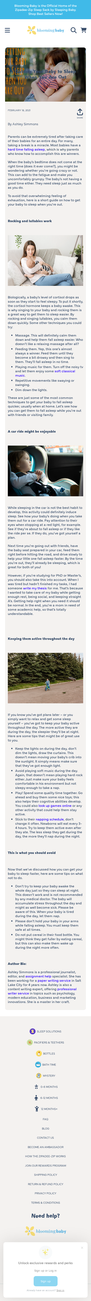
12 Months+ (49, 1109)
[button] (7, 30)
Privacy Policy (45, 1193)
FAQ (45, 1119)
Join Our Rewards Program (45, 1165)
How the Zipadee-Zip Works (45, 1156)
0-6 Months (49, 1086)
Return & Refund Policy (45, 1184)
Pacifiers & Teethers (49, 1042)
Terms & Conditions (45, 1202)
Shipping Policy (45, 1174)
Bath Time (49, 1064)
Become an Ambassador (45, 1147)
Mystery (49, 1075)
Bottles (49, 1053)
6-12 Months (49, 1098)
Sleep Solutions (49, 1031)
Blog (45, 1128)
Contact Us (45, 1137)
